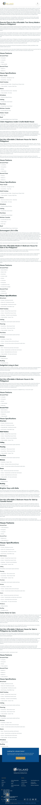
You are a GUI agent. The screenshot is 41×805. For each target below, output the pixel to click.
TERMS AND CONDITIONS (30, 803)
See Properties (20, 758)
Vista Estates (24, 780)
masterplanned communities (5, 617)
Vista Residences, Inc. (35, 780)
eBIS (2, 785)
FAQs (12, 783)
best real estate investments (23, 135)
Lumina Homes (24, 782)
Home (3, 780)
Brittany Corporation (35, 785)
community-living (14, 237)
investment (8, 376)
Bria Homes (23, 785)
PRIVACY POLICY (21, 803)
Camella (25, 235)
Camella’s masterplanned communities (21, 372)
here (32, 50)
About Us (3, 782)
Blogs (3, 783)
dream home (7, 496)
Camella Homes (20, 125)
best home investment (23, 14)
